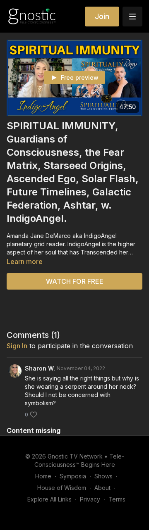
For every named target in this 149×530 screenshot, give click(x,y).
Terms (116, 499)
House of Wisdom (61, 487)
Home (43, 476)
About (102, 487)
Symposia (73, 476)
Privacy (90, 499)
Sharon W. (40, 368)
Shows (103, 476)
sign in (17, 346)
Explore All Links (49, 499)
